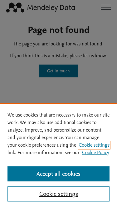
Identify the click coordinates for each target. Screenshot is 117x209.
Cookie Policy (95, 152)
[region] (58, 156)
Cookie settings (94, 145)
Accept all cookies (58, 174)
